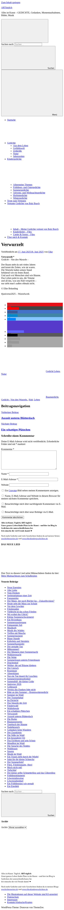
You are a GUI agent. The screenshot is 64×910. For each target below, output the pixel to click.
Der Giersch (13, 668)
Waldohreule (13, 708)
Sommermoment (15, 636)
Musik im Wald (14, 754)
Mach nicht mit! (14, 767)
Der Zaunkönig (14, 732)
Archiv (4, 827)
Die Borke (12, 719)
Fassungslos (12, 598)
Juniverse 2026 (14, 684)
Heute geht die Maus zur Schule (22, 603)
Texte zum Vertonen (16, 200)
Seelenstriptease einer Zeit (19, 595)
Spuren (10, 751)
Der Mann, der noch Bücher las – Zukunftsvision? (30, 601)
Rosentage (12, 670)
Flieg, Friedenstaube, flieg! (19, 764)
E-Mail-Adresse (9, 479)
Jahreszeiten (18, 156)
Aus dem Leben (20, 145)
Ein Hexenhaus (14, 619)
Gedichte (11, 143)
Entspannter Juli (14, 625)
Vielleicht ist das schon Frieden (21, 611)
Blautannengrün (14, 722)
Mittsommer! (13, 649)
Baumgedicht (52, 397)
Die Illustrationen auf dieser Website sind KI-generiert (32, 894)
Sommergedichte (21, 190)
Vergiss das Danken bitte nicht (21, 689)
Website (5, 485)
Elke (50, 252)
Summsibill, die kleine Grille (20, 681)
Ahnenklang (13, 673)
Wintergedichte (20, 198)
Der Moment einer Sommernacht (22, 652)
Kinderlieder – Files (22, 232)
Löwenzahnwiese (15, 778)
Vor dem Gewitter (15, 606)
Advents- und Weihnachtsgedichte (29, 192)
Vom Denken (13, 593)
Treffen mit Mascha (16, 633)
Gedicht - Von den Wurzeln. (14, 399)
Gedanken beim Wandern (19, 730)
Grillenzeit (12, 687)
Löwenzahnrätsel (15, 781)
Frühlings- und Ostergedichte (26, 187)
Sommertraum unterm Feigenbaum (23, 660)
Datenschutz (13, 897)
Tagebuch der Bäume (17, 724)
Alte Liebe (12, 590)
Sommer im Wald (15, 695)
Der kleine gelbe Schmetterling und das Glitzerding (31, 773)
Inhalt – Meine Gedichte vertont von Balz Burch (35, 229)
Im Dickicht (12, 700)
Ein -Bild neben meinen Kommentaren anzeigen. (32, 490)
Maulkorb (11, 628)
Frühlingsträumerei (16, 775)
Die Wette (12, 657)
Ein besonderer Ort (16, 738)
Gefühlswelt (19, 148)
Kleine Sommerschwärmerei (20, 617)
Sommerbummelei (15, 644)
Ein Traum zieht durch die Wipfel (22, 756)
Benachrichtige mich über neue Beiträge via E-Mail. (29, 512)
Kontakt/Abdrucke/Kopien (19, 902)
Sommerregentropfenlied (18, 679)
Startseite (11, 120)
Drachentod (12, 662)
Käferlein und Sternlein (18, 641)
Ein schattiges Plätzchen (18, 711)
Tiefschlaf (11, 770)
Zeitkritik (17, 151)
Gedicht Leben (53, 371)
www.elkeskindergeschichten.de (35, 538)
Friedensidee (13, 609)
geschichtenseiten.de (9, 538)
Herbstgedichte (20, 195)
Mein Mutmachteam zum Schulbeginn (19, 576)
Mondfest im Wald (16, 743)
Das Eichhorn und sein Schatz (21, 740)
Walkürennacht (14, 654)
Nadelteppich (13, 727)
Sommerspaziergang (16, 622)
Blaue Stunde (13, 638)
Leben (37, 399)
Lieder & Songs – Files (24, 234)
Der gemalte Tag (15, 646)
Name (5, 474)
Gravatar (13, 490)
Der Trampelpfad (15, 697)
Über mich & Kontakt (17, 237)
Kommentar (7, 449)
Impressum (12, 899)
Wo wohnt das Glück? (17, 614)
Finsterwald (12, 705)
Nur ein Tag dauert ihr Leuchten (22, 676)
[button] (13, 305)
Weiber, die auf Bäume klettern (21, 665)
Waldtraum (12, 748)
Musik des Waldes (15, 630)
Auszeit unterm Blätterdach (20, 716)
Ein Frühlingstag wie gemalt (20, 783)
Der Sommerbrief (15, 762)
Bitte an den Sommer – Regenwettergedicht (27, 692)
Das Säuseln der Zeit (17, 703)
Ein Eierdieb (13, 786)
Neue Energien (14, 587)
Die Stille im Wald (15, 735)
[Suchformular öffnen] (24, 31)
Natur (15, 153)
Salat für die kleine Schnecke (20, 759)
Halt (31, 399)
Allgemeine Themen (22, 184)
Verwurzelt (12, 713)
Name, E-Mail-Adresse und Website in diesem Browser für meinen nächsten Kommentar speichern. (30, 497)
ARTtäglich (6, 7)
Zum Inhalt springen (10, 2)
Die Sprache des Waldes (18, 746)
